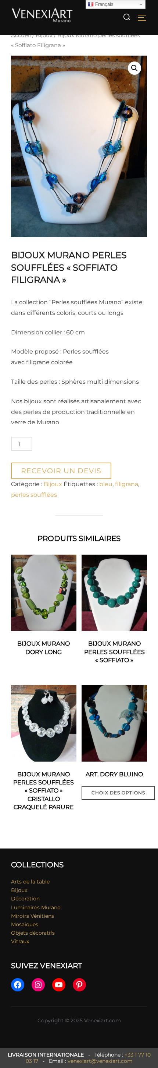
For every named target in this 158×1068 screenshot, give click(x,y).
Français (104, 4)
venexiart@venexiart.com (100, 1061)
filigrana (126, 484)
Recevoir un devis (61, 470)
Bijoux (44, 35)
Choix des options (118, 792)
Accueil (21, 35)
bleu (105, 484)
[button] (134, 68)
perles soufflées (34, 494)
